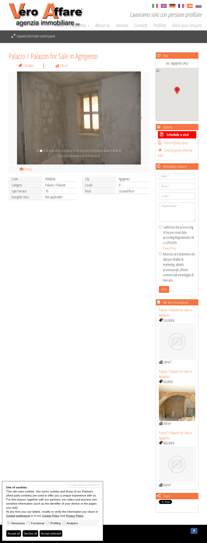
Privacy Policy (169, 248)
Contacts (141, 25)
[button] (19, 118)
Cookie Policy (50, 515)
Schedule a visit (177, 134)
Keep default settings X (85, 485)
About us (102, 25)
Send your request (187, 25)
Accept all (13, 533)
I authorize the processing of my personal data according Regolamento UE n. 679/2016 (178, 237)
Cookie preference (18, 515)
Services (122, 25)
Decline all (30, 533)
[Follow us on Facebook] (194, 531)
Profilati (160, 25)
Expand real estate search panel (35, 36)
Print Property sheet (176, 142)
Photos (28, 169)
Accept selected (51, 533)
